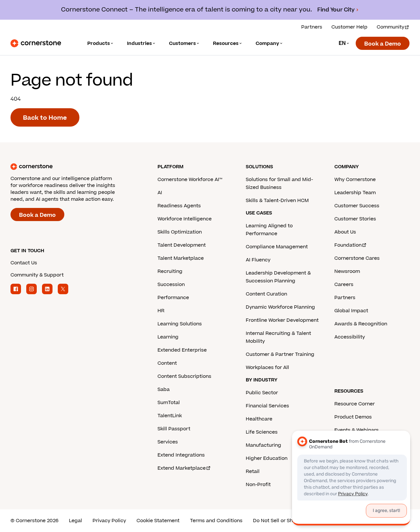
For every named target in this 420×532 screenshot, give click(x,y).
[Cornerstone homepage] (73, 166)
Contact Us (23, 262)
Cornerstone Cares (357, 258)
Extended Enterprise (182, 350)
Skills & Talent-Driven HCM (277, 200)
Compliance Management (277, 246)
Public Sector (262, 392)
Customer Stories (355, 218)
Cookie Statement (157, 520)
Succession (171, 284)
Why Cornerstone (355, 179)
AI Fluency (258, 259)
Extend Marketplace (182, 468)
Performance (173, 297)
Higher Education (266, 458)
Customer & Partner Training (280, 354)
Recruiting (170, 271)
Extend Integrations (181, 455)
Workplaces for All (267, 367)
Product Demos (353, 417)
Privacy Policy (109, 520)
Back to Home (45, 117)
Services (168, 442)
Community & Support (37, 275)
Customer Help (349, 27)
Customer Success (356, 205)
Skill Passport (174, 428)
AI (160, 192)
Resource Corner (354, 403)
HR (161, 310)
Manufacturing (263, 445)
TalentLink (170, 415)
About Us (345, 232)
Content (167, 363)
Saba (164, 389)
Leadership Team (355, 192)
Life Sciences (262, 432)
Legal (75, 520)
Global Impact (351, 310)
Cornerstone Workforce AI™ (190, 179)
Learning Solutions (180, 323)
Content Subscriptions (184, 376)
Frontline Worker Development (282, 320)
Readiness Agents (179, 205)
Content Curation (266, 294)
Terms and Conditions (216, 520)
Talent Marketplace (181, 258)
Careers (343, 284)
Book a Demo (382, 44)
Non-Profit (258, 484)
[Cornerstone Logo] (35, 43)
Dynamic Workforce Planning (280, 307)
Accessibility (349, 337)
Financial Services (267, 405)
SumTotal (169, 402)
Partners (311, 27)
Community (390, 27)
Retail (253, 471)
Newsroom (347, 271)
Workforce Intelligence (185, 218)
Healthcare (259, 419)
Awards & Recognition (360, 323)
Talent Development (182, 245)
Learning (168, 337)
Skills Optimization (180, 232)
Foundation (348, 245)
